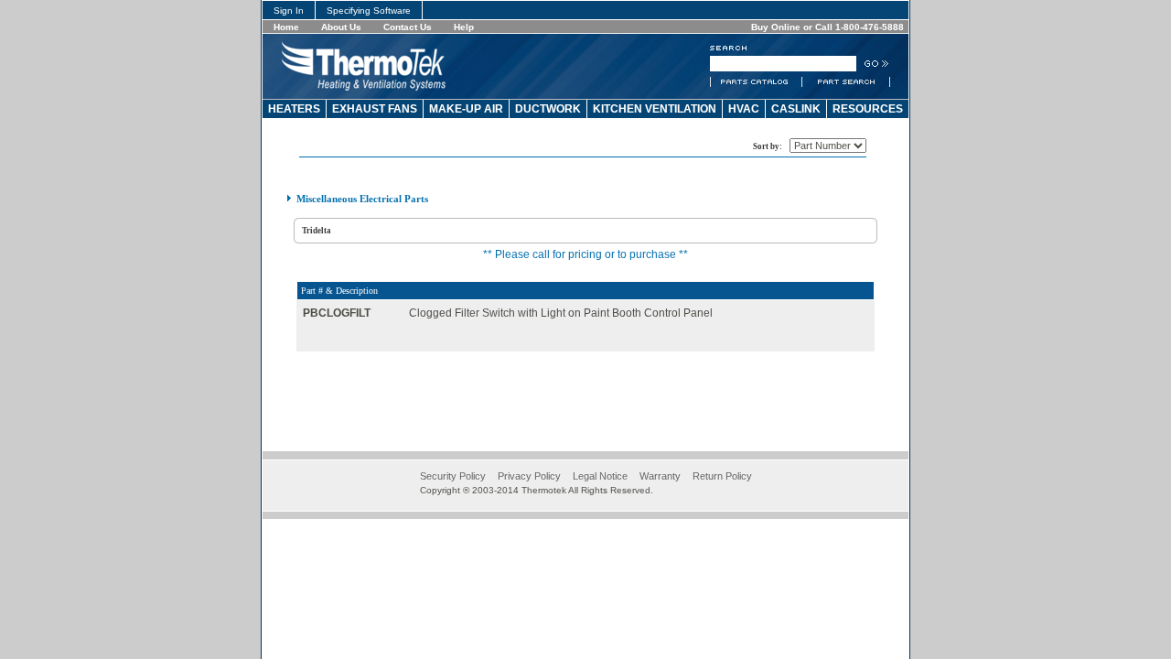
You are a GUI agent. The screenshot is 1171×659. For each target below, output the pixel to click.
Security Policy (453, 475)
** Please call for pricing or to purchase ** (585, 254)
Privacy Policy (529, 475)
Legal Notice (600, 475)
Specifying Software (369, 10)
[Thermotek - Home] (364, 87)
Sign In (289, 10)
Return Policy (722, 475)
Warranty (660, 475)
